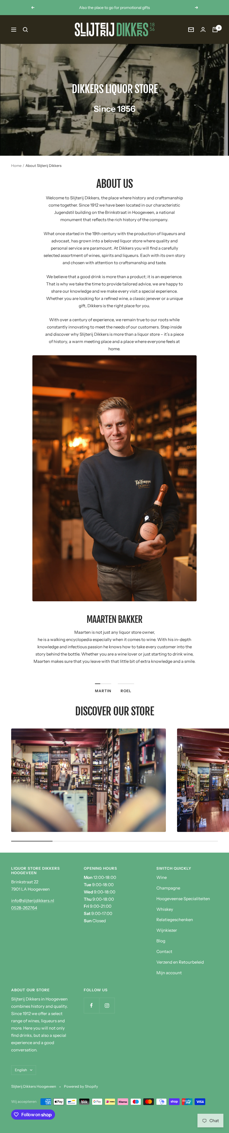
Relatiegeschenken (174, 919)
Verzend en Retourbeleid (180, 962)
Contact (164, 951)
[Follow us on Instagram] (107, 1005)
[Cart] (215, 29)
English (21, 1070)
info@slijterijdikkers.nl (32, 900)
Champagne (168, 888)
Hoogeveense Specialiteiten (183, 898)
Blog (160, 940)
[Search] (25, 29)
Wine (161, 877)
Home (16, 165)
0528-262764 (24, 907)
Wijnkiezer (166, 930)
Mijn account (169, 972)
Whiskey (164, 909)
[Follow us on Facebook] (91, 1005)
